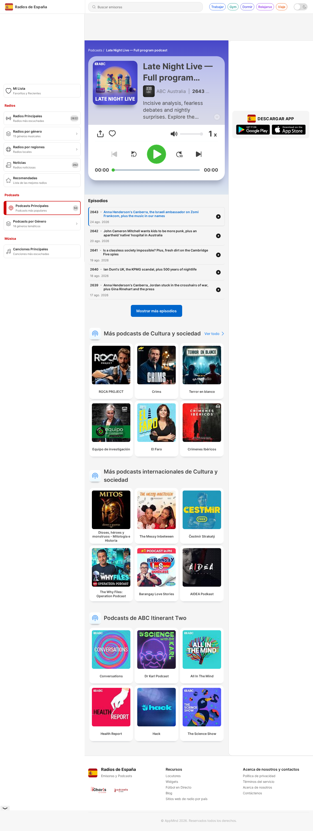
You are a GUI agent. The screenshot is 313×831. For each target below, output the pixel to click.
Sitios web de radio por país (186, 799)
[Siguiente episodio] (198, 154)
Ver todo (212, 333)
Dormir (247, 7)
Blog (169, 793)
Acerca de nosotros (257, 787)
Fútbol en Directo (178, 787)
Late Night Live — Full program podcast (136, 50)
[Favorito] (112, 134)
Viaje (281, 7)
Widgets (172, 782)
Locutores (173, 776)
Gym (233, 7)
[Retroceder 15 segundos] (134, 154)
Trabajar (217, 7)
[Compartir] (100, 134)
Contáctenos (252, 793)
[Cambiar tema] (301, 6)
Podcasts (95, 50)
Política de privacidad (259, 776)
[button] (174, 134)
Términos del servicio (258, 782)
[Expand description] (217, 117)
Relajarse (265, 7)
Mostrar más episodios (156, 311)
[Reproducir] (156, 154)
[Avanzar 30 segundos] (179, 154)
